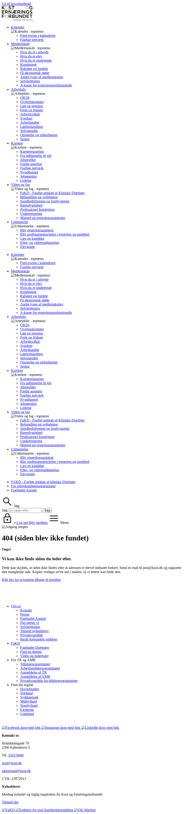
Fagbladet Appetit (24, 490)
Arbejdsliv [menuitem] (18, 89)
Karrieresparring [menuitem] (32, 151)
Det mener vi (29, 623)
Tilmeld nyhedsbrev (34, 631)
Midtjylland (28, 701)
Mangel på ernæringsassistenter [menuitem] (42, 218)
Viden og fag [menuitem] (20, 185)
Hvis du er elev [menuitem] (31, 56)
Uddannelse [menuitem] (19, 222)
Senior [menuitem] (25, 139)
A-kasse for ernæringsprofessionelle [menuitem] (46, 85)
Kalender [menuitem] (17, 27)
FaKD (15, 643)
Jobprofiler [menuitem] (28, 160)
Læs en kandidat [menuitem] (32, 238)
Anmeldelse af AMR (35, 676)
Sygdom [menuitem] (26, 118)
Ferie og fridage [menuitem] (31, 110)
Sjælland (26, 693)
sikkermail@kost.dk (16, 771)
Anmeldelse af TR (33, 672)
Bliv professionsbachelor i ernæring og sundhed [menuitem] (54, 234)
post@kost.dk (12, 763)
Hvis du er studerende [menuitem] (36, 60)
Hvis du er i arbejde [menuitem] (34, 52)
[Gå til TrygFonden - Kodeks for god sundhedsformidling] (45, 810)
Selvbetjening (30, 627)
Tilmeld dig (10, 802)
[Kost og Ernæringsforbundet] (33, 19)
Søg (5, 510)
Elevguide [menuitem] (27, 247)
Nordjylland (29, 705)
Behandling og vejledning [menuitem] (39, 197)
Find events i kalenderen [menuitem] (37, 36)
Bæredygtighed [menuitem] (31, 205)
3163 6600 (16, 755)
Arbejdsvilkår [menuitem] (30, 114)
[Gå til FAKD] (9, 810)
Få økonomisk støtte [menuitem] (34, 73)
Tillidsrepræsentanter (35, 664)
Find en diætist (30, 652)
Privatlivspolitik (31, 635)
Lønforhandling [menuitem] (31, 127)
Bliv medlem (38, 523)
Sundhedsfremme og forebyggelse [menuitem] (44, 201)
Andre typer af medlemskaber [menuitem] (41, 77)
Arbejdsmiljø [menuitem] (29, 122)
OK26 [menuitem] (24, 98)
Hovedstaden (29, 689)
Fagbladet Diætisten (34, 647)
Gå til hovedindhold (16, 4)
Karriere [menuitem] (17, 143)
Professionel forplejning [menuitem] (37, 209)
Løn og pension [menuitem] (31, 106)
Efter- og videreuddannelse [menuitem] (39, 243)
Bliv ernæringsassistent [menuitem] (36, 230)
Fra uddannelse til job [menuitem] (35, 156)
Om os (16, 606)
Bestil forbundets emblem (38, 639)
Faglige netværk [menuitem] (32, 40)
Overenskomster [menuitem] (32, 102)
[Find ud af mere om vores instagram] (61, 728)
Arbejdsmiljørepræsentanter (40, 668)
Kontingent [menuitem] (28, 64)
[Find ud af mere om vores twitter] (124, 728)
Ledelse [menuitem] (25, 180)
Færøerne (27, 710)
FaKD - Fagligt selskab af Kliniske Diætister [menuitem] (52, 193)
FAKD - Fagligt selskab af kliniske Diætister (43, 482)
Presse (24, 614)
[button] (10, 506)
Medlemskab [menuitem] (20, 44)
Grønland (27, 714)
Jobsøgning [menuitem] (28, 176)
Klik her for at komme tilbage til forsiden (31, 580)
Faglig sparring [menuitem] (31, 164)
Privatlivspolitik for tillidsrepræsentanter (49, 681)
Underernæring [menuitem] (31, 214)
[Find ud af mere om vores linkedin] (100, 728)
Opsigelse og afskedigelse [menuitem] (39, 135)
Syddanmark (29, 697)
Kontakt (26, 610)
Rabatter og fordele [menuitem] (34, 69)
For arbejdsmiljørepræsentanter (33, 486)
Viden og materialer (34, 656)
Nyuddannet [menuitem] (29, 172)
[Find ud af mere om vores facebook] (21, 728)
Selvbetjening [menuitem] (30, 81)
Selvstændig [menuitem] (29, 131)
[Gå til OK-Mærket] (85, 810)
